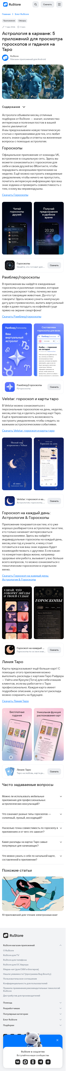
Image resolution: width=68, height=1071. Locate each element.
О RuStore (8, 950)
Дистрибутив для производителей (21, 995)
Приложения (9, 21)
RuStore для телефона (15, 960)
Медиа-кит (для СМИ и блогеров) (21, 969)
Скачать (47, 4)
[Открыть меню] (59, 4)
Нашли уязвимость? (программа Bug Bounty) (27, 974)
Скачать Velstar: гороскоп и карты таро (28, 430)
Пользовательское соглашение (20, 978)
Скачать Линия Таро (15, 701)
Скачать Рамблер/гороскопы (21, 316)
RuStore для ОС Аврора (15, 964)
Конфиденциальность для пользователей (25, 983)
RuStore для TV (11, 955)
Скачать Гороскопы (15, 195)
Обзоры (22, 21)
